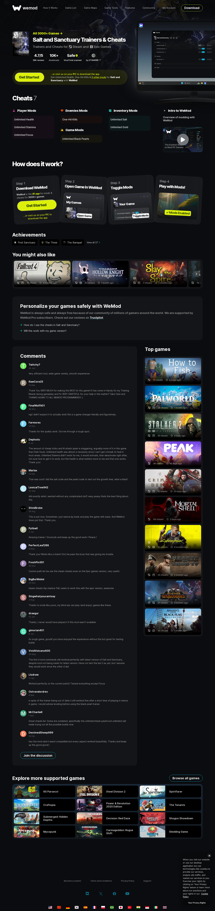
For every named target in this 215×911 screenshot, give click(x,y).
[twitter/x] (100, 894)
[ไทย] (165, 907)
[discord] (87, 894)
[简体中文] (59, 907)
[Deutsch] (68, 907)
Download (191, 8)
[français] (94, 907)
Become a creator (72, 881)
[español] (85, 907)
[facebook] (114, 894)
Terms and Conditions (101, 881)
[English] (50, 907)
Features (130, 7)
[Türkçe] (129, 907)
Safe (71, 55)
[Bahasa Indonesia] (147, 907)
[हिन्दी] (138, 907)
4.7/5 (38, 55)
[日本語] (121, 907)
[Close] (209, 855)
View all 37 (92, 242)
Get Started (29, 77)
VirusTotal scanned (73, 60)
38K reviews (38, 60)
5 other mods (99, 77)
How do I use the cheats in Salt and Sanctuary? (51, 325)
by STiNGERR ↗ (93, 60)
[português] (112, 907)
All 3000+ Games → (48, 33)
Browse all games (186, 778)
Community (148, 7)
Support (147, 881)
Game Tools (111, 7)
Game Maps (90, 7)
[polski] (103, 907)
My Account (169, 7)
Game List (70, 7)
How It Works (50, 7)
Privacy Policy (127, 881)
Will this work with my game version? (45, 330)
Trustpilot (96, 317)
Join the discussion (37, 755)
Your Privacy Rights (197, 903)
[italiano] (156, 907)
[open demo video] (183, 139)
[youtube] (127, 894)
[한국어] (77, 907)
